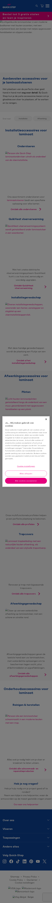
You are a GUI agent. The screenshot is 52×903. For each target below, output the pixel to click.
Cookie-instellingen (26, 466)
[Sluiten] (46, 419)
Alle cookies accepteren (26, 481)
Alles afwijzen (26, 473)
